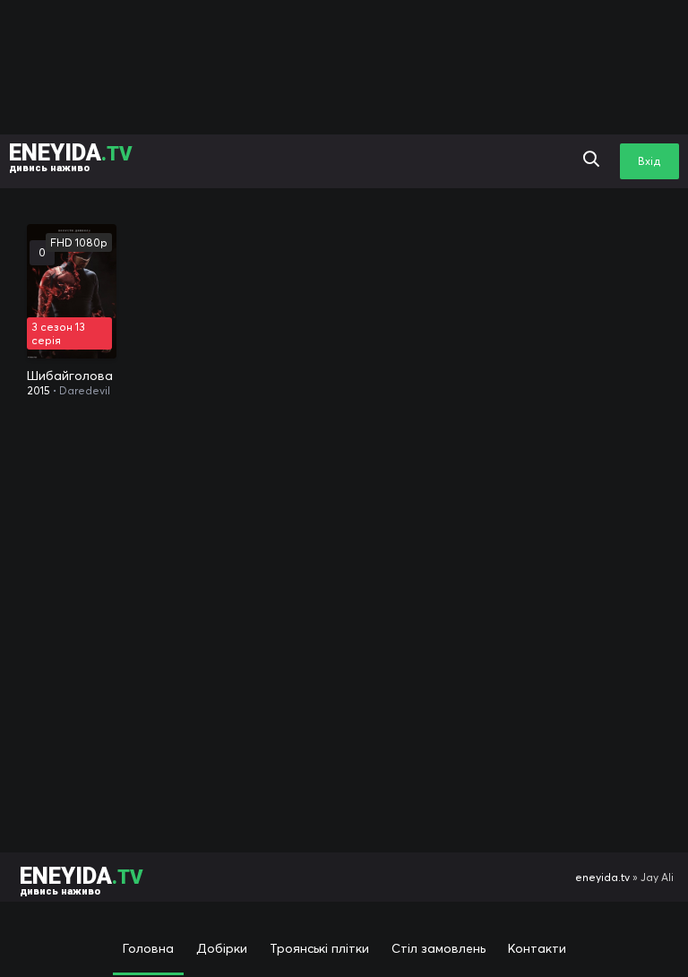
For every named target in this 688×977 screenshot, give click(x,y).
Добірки (221, 948)
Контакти (537, 948)
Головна (148, 948)
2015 (38, 390)
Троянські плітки (319, 948)
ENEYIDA (71, 156)
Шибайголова (70, 375)
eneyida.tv (602, 877)
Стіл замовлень (438, 948)
